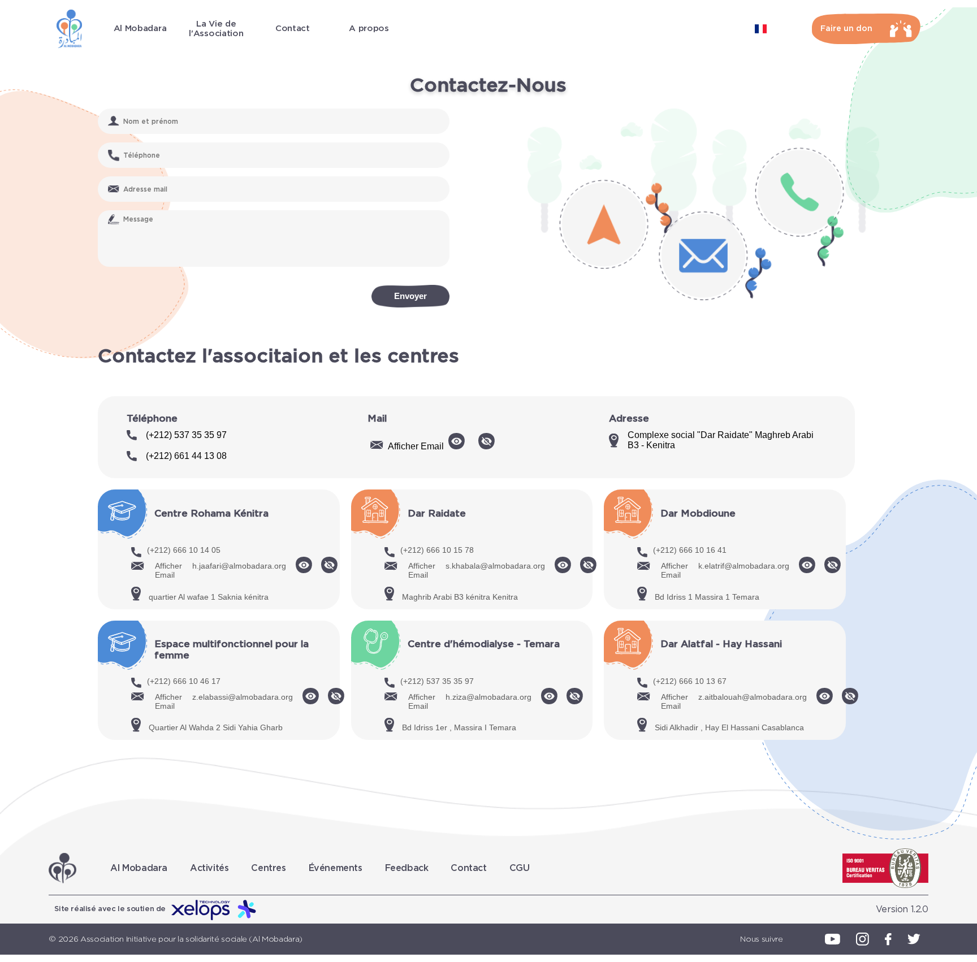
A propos (369, 28)
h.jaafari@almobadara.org (239, 565)
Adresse (629, 418)
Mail (377, 418)
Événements (335, 868)
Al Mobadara (140, 28)
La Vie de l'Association (216, 29)
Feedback (407, 868)
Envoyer (410, 296)
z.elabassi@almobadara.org (242, 696)
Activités (209, 868)
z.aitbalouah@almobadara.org (752, 696)
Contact (292, 28)
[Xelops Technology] (214, 909)
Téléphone (152, 418)
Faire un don (846, 29)
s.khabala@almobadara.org (495, 565)
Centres (268, 868)
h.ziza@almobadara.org (488, 696)
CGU (519, 868)
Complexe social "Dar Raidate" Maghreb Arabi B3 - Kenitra (721, 440)
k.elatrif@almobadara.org (743, 565)
